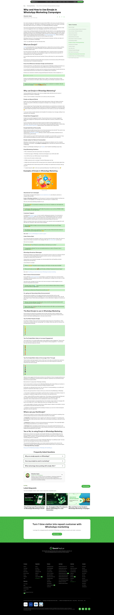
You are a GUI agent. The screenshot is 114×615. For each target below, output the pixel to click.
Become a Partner (26, 573)
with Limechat (84, 573)
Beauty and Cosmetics (73, 568)
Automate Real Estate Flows (63, 571)
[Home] (57, 548)
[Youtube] (83, 609)
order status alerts (52, 239)
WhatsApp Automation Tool (63, 566)
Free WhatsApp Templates (27, 587)
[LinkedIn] (64, 17)
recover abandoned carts (45, 194)
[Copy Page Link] (57, 17)
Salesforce (37, 573)
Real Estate (72, 576)
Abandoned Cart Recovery (51, 576)
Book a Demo (26, 571)
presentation (31, 216)
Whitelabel (25, 576)
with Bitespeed (84, 586)
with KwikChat (84, 581)
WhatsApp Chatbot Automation (63, 583)
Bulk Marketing (49, 583)
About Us (25, 566)
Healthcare (72, 573)
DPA (84, 600)
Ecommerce (72, 566)
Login (24, 578)
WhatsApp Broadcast (50, 566)
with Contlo (83, 576)
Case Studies (25, 583)
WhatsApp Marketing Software (63, 576)
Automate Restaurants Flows (64, 573)
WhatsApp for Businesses (62, 581)
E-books (25, 590)
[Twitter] (60, 17)
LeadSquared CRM (38, 571)
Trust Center (25, 568)
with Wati (83, 568)
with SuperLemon (84, 571)
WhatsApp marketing (34, 132)
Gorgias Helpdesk (38, 576)
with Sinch (83, 578)
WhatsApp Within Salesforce (63, 568)
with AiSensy (84, 583)
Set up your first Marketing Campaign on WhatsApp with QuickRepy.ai (38, 447)
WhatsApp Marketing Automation (63, 578)
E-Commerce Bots (49, 571)
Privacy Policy (75, 600)
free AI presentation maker (50, 34)
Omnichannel (49, 586)
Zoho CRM (36, 568)
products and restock (34, 276)
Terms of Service (80, 600)
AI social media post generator (31, 125)
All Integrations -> (37, 578)
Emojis (25, 47)
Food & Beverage (73, 571)
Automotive (72, 578)
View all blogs (86, 486)
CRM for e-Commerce (50, 573)
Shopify (43, 146)
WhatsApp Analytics (50, 578)
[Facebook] (62, 17)
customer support (33, 215)
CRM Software (49, 581)
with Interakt (84, 566)
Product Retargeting (50, 568)
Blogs (24, 585)
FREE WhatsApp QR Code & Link (28, 593)
